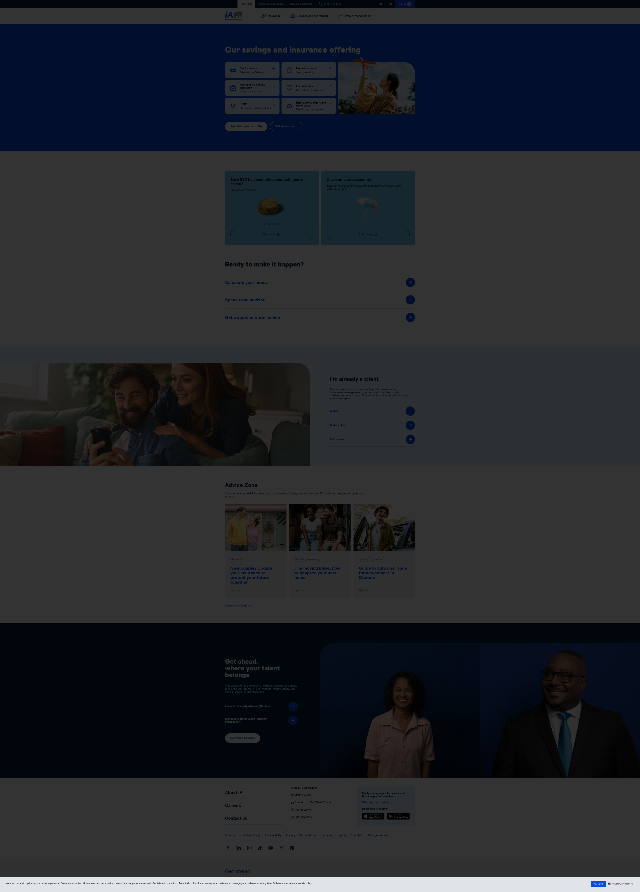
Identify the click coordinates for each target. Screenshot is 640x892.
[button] (620, 883)
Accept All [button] (598, 884)
